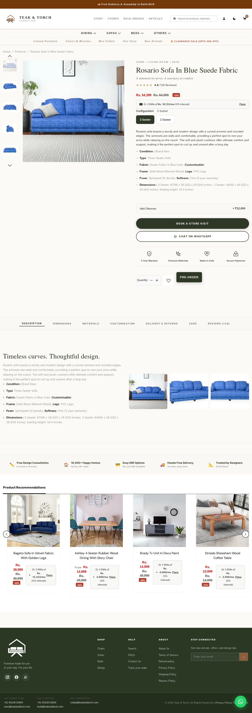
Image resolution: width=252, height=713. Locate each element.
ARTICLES (156, 19)
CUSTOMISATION (122, 323)
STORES (113, 19)
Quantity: (142, 280)
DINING (86, 33)
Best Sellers (107, 41)
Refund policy (166, 661)
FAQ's (131, 655)
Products (20, 51)
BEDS (135, 33)
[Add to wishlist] (168, 280)
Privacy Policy (167, 667)
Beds (100, 661)
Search (132, 648)
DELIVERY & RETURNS (162, 323)
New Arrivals (154, 41)
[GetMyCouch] (17, 647)
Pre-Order (189, 277)
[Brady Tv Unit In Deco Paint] (159, 520)
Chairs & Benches (78, 41)
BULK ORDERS (134, 19)
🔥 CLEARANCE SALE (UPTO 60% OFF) (194, 41)
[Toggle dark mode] (234, 18)
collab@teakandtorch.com (84, 702)
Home (6, 51)
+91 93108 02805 (13, 702)
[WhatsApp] (25, 677)
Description (32, 323)
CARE (193, 323)
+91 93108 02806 (46, 702)
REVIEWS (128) (219, 323)
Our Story (130, 41)
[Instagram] (7, 677)
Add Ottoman (148, 208)
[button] (10, 56)
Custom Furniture (45, 41)
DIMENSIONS (62, 323)
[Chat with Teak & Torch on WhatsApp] (240, 701)
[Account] (224, 18)
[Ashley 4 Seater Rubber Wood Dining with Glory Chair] (96, 520)
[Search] (174, 18)
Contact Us (134, 661)
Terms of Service (168, 655)
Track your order (137, 667)
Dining (101, 667)
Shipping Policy (167, 674)
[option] (73, 111)
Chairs (101, 648)
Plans (242, 104)
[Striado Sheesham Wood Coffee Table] (222, 520)
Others (160, 33)
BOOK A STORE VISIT (192, 223)
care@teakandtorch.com (17, 706)
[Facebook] (16, 677)
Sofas (100, 655)
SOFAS (112, 33)
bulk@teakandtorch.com (50, 706)
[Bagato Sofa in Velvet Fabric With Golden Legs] (33, 520)
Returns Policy (167, 680)
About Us (164, 648)
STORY (98, 19)
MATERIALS (90, 323)
